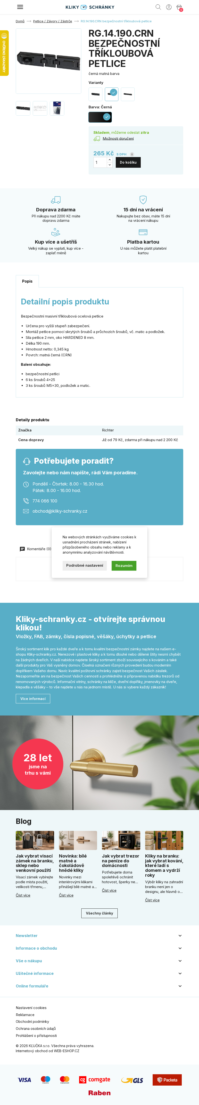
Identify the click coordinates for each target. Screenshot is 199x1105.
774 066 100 (45, 500)
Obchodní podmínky (32, 1021)
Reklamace (25, 1014)
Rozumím (124, 565)
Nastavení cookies (31, 1007)
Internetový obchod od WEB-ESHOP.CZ (47, 1051)
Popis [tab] (27, 281)
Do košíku (128, 162)
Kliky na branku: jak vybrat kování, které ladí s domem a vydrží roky (164, 865)
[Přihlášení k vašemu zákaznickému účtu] (169, 7)
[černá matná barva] (95, 94)
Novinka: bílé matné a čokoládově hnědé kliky (73, 863)
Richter (108, 430)
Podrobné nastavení (84, 565)
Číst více (23, 895)
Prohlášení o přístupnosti (36, 1035)
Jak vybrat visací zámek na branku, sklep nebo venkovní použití (35, 863)
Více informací (33, 699)
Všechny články (99, 913)
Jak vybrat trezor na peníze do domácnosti (120, 860)
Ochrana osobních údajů (36, 1028)
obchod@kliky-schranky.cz (60, 510)
